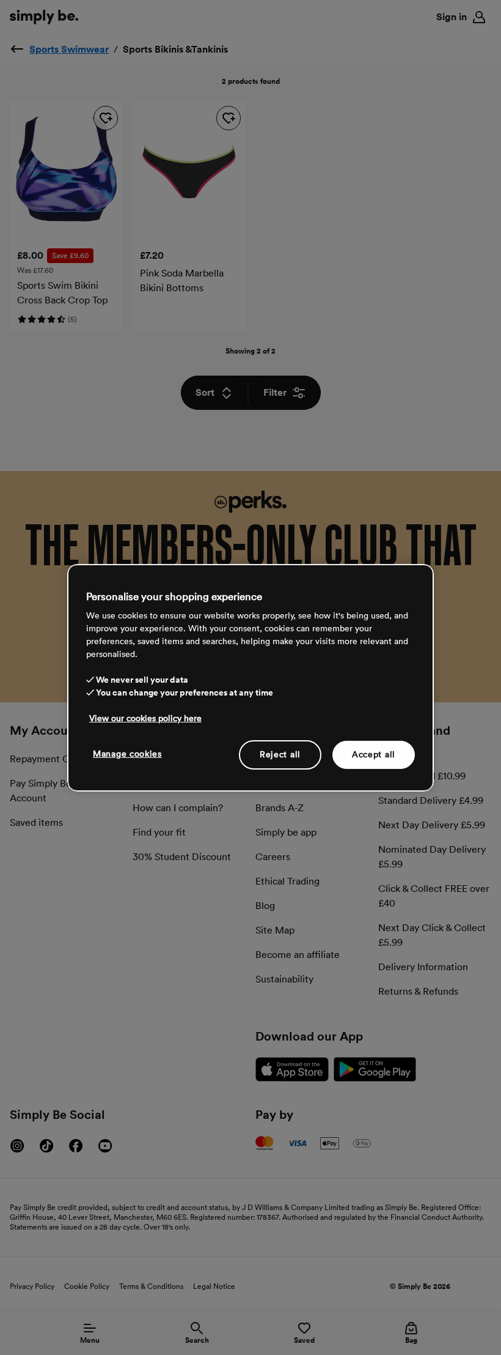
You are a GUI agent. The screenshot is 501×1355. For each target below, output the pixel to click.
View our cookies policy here (145, 718)
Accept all (373, 754)
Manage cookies (127, 753)
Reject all (280, 754)
